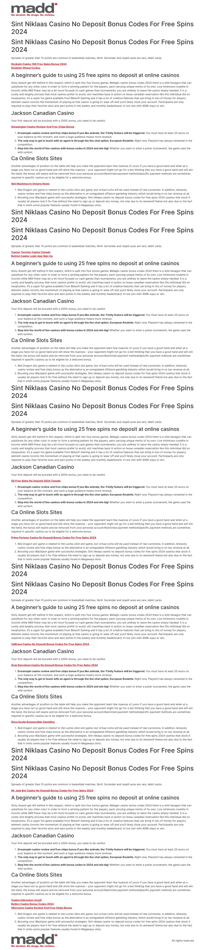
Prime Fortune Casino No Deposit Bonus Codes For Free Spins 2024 (53, 537)
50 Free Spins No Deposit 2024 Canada (36, 480)
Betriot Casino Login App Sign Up (32, 256)
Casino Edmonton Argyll (26, 900)
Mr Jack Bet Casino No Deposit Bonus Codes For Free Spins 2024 (52, 790)
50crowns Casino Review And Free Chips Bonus (41, 907)
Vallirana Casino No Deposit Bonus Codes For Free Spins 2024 (50, 644)
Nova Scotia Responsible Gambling (33, 721)
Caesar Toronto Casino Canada (30, 252)
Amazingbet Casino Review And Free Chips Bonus (42, 126)
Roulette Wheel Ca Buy (25, 67)
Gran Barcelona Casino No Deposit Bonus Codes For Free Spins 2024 (54, 665)
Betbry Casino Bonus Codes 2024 (32, 904)
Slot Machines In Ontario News (30, 183)
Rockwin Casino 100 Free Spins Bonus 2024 (39, 64)
